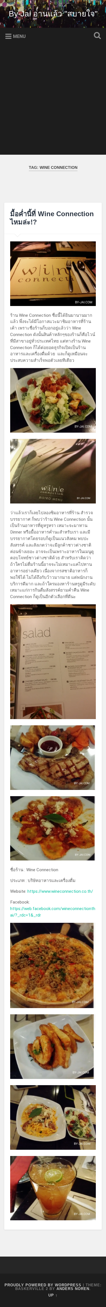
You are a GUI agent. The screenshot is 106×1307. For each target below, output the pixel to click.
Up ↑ (53, 1295)
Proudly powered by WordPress (43, 1285)
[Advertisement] (53, 101)
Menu (19, 36)
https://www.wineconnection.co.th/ (60, 891)
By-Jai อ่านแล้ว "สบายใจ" (53, 13)
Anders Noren (73, 1289)
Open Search (96, 36)
